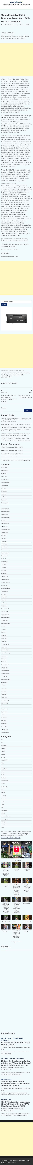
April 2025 (3, 473)
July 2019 (3, 564)
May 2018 (3, 600)
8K (2, 742)
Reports (3, 792)
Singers (3, 801)
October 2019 (4, 555)
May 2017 (3, 632)
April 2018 (3, 603)
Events (3, 757)
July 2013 (3, 685)
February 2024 (5, 503)
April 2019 (3, 573)
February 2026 (5, 470)
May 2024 (3, 494)
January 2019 (4, 576)
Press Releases (12, 383)
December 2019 (5, 550)
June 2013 (3, 688)
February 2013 (5, 700)
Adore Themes (11, 1162)
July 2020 (3, 535)
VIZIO (2, 827)
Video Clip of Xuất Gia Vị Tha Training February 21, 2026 (15, 424)
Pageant (3, 777)
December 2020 (5, 529)
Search (3, 408)
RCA (2, 789)
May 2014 (3, 658)
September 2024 (5, 482)
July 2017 (3, 626)
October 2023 (4, 514)
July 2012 (3, 714)
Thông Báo (4, 810)
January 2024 (4, 505)
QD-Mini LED (4, 786)
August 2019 (4, 561)
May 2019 (3, 570)
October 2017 (4, 620)
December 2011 (5, 732)
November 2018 (5, 582)
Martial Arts (4, 769)
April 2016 (3, 641)
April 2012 (3, 723)
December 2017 (5, 614)
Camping (3, 748)
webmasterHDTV (23, 25)
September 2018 (5, 588)
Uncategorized (5, 819)
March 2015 (4, 647)
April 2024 (3, 497)
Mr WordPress (5, 457)
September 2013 (5, 679)
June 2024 (4, 491)
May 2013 (3, 691)
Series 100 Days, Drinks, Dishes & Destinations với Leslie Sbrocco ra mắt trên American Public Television (15, 1084)
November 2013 (5, 673)
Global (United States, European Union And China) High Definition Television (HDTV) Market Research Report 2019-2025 (15, 1104)
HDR (2, 763)
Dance (3, 751)
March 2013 (4, 697)
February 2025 (5, 479)
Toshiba (3, 813)
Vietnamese (4, 825)
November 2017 (5, 617)
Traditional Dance (5, 816)
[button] (19, 860)
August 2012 (4, 711)
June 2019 (4, 567)
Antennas (3, 745)
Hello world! (19, 447)
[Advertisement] (16, 59)
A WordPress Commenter (7, 447)
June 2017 (3, 629)
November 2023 (5, 511)
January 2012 (4, 729)
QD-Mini (3, 783)
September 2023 (5, 517)
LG (2, 766)
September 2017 (5, 623)
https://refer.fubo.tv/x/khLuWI (10, 838)
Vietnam (3, 822)
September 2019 (5, 558)
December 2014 (5, 650)
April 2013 (3, 694)
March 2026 (4, 467)
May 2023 (3, 520)
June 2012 (3, 717)
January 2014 (4, 667)
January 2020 (4, 547)
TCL (2, 807)
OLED (2, 774)
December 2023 (5, 508)
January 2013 (4, 703)
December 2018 (5, 579)
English (3, 754)
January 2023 (4, 526)
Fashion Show (4, 760)
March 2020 (4, 544)
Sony (2, 804)
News (2, 772)
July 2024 (3, 488)
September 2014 (5, 653)
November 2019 (5, 553)
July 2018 (3, 594)
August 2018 (4, 591)
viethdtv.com (16, 2)
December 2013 (5, 670)
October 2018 (4, 585)
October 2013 (4, 676)
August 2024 (4, 485)
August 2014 (4, 656)
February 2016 (5, 644)
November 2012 (5, 706)
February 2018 (5, 608)
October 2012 (4, 709)
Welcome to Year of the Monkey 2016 (20, 460)
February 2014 (5, 664)
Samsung (3, 795)
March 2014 (4, 661)
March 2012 (4, 726)
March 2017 (4, 638)
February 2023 (5, 523)
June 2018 (4, 597)
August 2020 (4, 532)
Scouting (3, 798)
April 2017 (3, 635)
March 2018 (4, 606)
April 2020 (4, 541)
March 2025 (4, 476)
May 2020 (3, 538)
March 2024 (4, 500)
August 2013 (4, 682)
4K (2, 739)
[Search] (29, 8)
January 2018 (4, 611)
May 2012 (3, 720)
